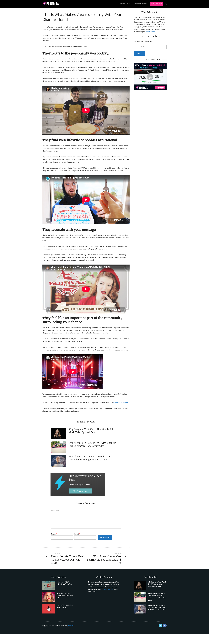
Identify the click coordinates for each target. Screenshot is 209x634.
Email (77, 534)
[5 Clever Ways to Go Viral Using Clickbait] (48, 608)
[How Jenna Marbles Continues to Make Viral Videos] (48, 597)
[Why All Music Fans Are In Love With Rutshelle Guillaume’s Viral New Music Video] (140, 597)
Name (54, 534)
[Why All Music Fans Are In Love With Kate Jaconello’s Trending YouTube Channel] (140, 608)
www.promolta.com (120, 402)
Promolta (71, 626)
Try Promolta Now (80, 491)
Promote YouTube (125, 4)
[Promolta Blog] (50, 4)
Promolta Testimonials (141, 4)
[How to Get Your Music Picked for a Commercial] (60, 482)
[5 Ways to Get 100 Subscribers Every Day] (48, 585)
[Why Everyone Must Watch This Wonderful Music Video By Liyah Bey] (140, 585)
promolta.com (150, 32)
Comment (55, 511)
